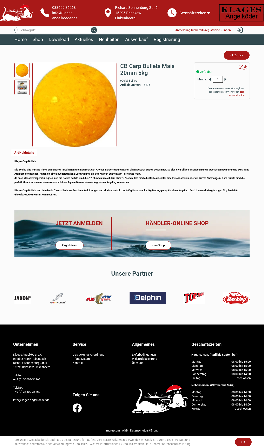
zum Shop (158, 245)
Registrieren (69, 245)
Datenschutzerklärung (176, 444)
